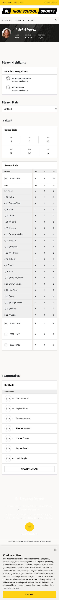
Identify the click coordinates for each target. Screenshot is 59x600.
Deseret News (7, 3)
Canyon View (12, 203)
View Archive (46, 518)
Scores (31, 20)
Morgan (10, 228)
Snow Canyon (12, 283)
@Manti (10, 221)
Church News (19, 3)
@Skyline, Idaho (13, 277)
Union (9, 215)
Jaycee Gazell (20, 448)
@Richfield (11, 252)
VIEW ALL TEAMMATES (29, 469)
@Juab (9, 259)
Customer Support (42, 514)
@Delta (10, 314)
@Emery (10, 308)
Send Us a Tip (30, 518)
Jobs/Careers (13, 518)
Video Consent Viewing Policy (16, 582)
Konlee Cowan (21, 438)
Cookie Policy (45, 506)
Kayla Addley (20, 408)
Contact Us (24, 514)
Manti (8, 190)
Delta (9, 197)
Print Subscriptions (50, 3)
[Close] (55, 550)
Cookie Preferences (30, 509)
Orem (9, 296)
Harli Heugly (19, 458)
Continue (29, 594)
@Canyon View (13, 302)
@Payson (10, 246)
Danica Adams (20, 398)
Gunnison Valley (14, 234)
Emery (9, 265)
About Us (10, 514)
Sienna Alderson (22, 418)
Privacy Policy (29, 506)
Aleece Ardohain (22, 428)
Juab (8, 209)
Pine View (10, 290)
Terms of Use (12, 506)
